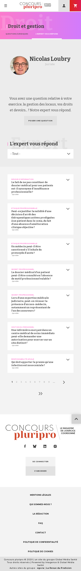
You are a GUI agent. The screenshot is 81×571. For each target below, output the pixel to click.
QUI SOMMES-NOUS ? (40, 504)
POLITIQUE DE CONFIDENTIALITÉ (40, 542)
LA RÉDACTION (41, 514)
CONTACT (40, 532)
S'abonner (75, 5)
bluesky (34, 446)
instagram (55, 446)
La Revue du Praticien (58, 568)
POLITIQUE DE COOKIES (40, 551)
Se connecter (64, 5)
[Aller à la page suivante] (64, 382)
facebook (25, 446)
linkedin (45, 446)
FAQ (40, 523)
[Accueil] (35, 5)
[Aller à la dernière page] (40, 393)
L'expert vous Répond (47, 34)
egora (40, 568)
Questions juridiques (17, 34)
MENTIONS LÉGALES (40, 495)
